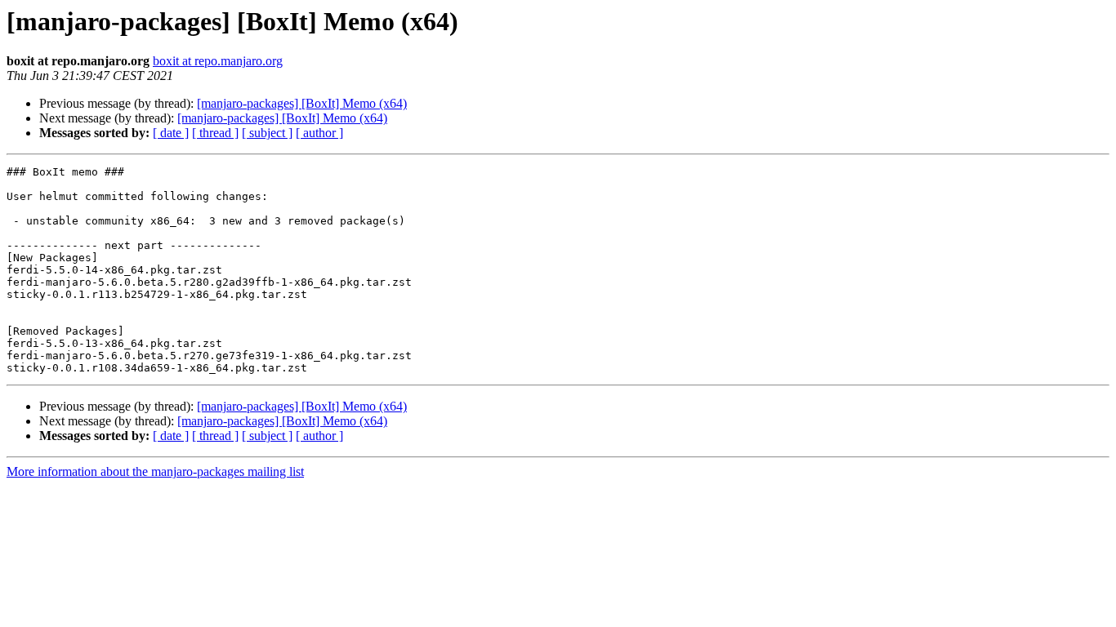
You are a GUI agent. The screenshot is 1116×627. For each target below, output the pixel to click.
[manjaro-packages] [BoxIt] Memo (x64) (302, 103)
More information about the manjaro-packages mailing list (155, 471)
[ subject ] (267, 133)
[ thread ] (215, 133)
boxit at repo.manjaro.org (218, 61)
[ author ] (319, 133)
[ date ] (171, 133)
